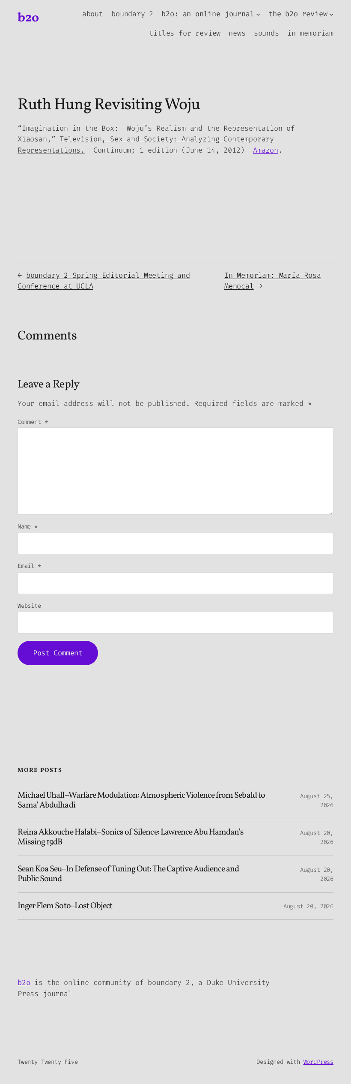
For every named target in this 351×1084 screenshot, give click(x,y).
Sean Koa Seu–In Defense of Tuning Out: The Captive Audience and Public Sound (128, 874)
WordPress (318, 1062)
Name (28, 526)
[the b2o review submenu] (331, 14)
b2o (28, 18)
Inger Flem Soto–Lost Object (65, 906)
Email (29, 566)
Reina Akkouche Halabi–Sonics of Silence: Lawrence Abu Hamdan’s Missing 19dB (131, 837)
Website (29, 606)
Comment (33, 422)
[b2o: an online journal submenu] (258, 14)
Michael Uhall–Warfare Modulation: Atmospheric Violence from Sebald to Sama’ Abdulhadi (141, 800)
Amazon (265, 150)
